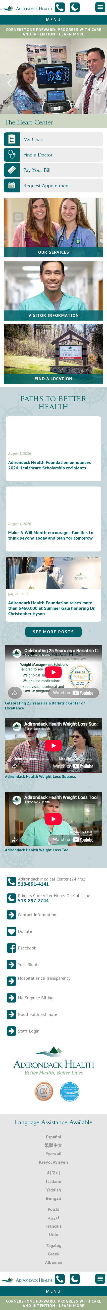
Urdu (53, 1234)
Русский (53, 1154)
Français (53, 1226)
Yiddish (53, 1190)
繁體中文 (53, 1145)
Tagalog (53, 1245)
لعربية (53, 1217)
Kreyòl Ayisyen (53, 1162)
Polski (53, 1209)
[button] (100, 7)
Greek (53, 1254)
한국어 (53, 1173)
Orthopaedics (23, 122)
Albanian (53, 1262)
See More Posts (53, 632)
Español (53, 1137)
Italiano (53, 1181)
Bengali (53, 1198)
